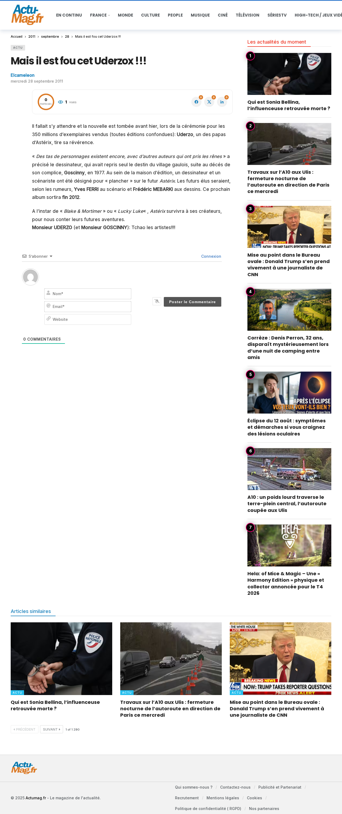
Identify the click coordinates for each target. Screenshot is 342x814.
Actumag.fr (36, 798)
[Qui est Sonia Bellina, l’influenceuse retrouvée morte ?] (289, 74)
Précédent (26, 729)
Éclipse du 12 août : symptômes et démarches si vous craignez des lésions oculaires (286, 427)
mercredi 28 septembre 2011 (37, 81)
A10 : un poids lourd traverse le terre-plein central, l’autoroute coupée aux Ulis (287, 504)
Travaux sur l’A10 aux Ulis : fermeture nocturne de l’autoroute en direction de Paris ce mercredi (288, 182)
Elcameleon (22, 75)
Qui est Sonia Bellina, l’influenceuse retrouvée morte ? (288, 105)
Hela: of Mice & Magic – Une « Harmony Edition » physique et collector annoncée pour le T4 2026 (285, 583)
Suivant (50, 729)
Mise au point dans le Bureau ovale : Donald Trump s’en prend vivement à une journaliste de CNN (288, 265)
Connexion (210, 256)
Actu (18, 47)
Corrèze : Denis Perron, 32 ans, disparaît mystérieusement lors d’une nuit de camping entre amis (288, 347)
